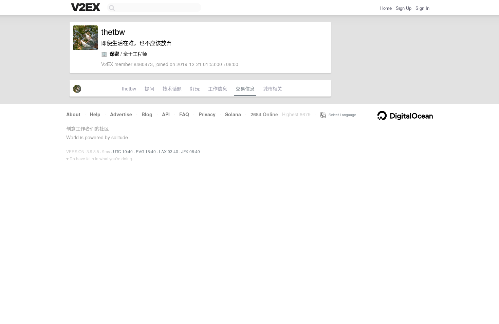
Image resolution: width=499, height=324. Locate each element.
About (73, 114)
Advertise (121, 114)
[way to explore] (87, 8)
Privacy (207, 114)
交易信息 (245, 88)
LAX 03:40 (168, 151)
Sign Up (403, 8)
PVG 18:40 (146, 151)
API (166, 114)
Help (95, 114)
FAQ (184, 114)
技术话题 (172, 88)
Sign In (422, 8)
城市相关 (272, 88)
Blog (147, 114)
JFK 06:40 (190, 151)
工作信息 (217, 88)
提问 (149, 88)
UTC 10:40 (123, 151)
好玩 (195, 88)
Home (386, 8)
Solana (233, 114)
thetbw (129, 88)
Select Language (341, 114)
